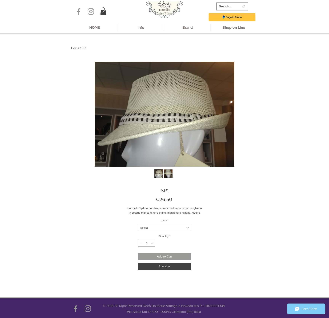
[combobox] (164, 227)
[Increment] (152, 243)
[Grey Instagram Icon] (91, 11)
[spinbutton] (146, 243)
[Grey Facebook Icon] (78, 11)
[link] (103, 11)
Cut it (164, 220)
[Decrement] (140, 243)
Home (75, 48)
